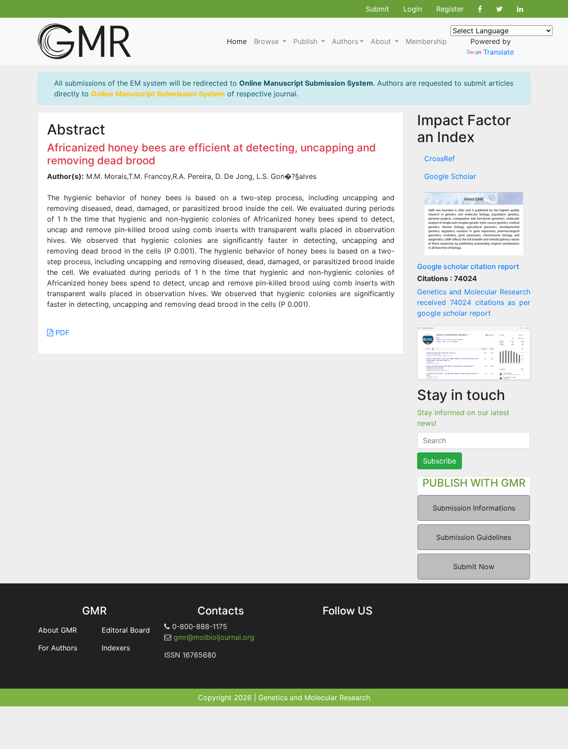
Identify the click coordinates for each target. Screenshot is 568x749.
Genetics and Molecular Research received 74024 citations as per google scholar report (473, 302)
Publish (306, 41)
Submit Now (473, 566)
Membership (426, 41)
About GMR (57, 630)
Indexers (116, 647)
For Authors (57, 647)
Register (450, 8)
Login (412, 8)
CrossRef (439, 158)
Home (237, 41)
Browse (267, 41)
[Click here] (473, 223)
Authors (345, 41)
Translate (498, 52)
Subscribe (439, 460)
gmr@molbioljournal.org (214, 637)
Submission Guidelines (473, 537)
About (382, 41)
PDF (61, 332)
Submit (377, 8)
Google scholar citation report (468, 266)
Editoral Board (126, 630)
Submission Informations (474, 507)
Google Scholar (450, 176)
